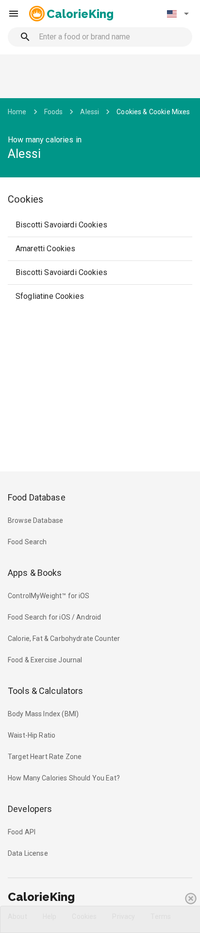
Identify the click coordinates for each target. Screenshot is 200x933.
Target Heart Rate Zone (45, 756)
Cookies (25, 199)
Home (17, 112)
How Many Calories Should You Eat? (64, 778)
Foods (53, 112)
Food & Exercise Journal (45, 660)
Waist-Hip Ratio (31, 735)
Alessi (89, 112)
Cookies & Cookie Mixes (153, 112)
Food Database (37, 497)
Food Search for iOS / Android (54, 617)
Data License (28, 853)
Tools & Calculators (45, 691)
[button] (177, 13)
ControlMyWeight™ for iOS (49, 596)
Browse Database (35, 520)
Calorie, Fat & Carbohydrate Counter (64, 638)
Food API (21, 832)
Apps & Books (35, 573)
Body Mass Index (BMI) (43, 714)
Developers (30, 809)
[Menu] (13, 13)
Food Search (27, 542)
